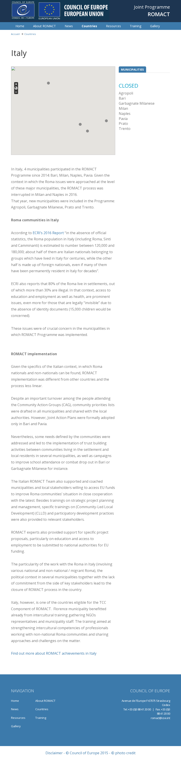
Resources (113, 26)
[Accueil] (60, 10)
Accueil (15, 34)
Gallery (155, 26)
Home (19, 26)
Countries (89, 26)
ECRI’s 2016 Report (48, 232)
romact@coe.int (160, 718)
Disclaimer (54, 752)
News (69, 26)
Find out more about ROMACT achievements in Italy (53, 653)
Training (135, 26)
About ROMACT (44, 26)
